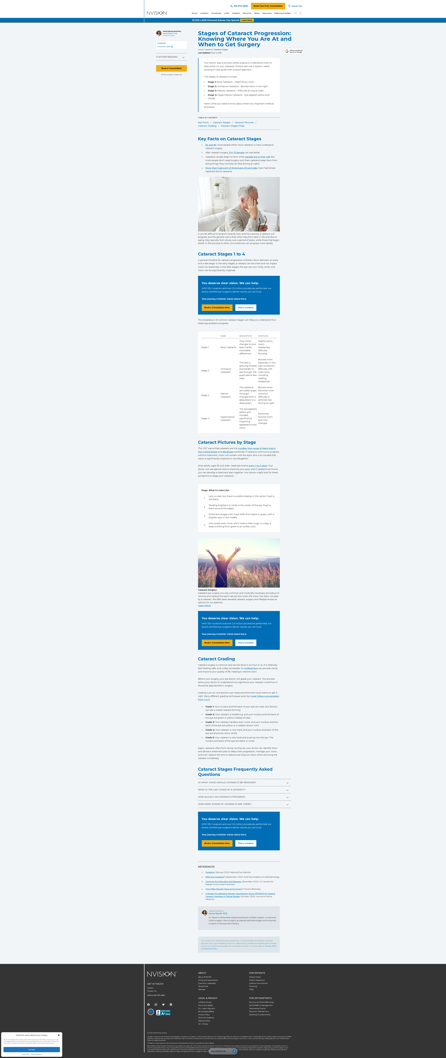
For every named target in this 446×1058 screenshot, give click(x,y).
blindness (228, 452)
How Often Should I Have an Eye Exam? (224, 889)
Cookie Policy (26, 1054)
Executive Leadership (207, 983)
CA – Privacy (203, 1024)
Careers (150, 988)
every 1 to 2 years (258, 465)
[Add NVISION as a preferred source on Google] (294, 51)
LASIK (226, 13)
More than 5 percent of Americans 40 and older (231, 168)
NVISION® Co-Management (261, 1005)
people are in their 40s (257, 157)
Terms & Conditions (206, 1018)
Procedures (216, 13)
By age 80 (210, 145)
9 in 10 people (236, 152)
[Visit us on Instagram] (156, 1004)
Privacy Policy (270, 946)
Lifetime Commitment (258, 983)
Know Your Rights (205, 1005)
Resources (267, 13)
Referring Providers (282, 13)
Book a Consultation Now (217, 307)
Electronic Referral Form (259, 1012)
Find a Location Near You (171, 75)
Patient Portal (255, 977)
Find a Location (246, 307)
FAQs (251, 989)
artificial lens (251, 668)
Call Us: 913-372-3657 (156, 995)
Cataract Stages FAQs (232, 126)
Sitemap (201, 989)
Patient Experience (257, 980)
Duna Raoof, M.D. (170, 33)
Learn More (247, 20)
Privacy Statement (36, 1054)
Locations (204, 13)
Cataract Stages (221, 122)
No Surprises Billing (206, 1012)
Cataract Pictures (244, 122)
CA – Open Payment (206, 1008)
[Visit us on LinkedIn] (171, 1005)
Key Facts (203, 122)
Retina (257, 13)
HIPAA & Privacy (205, 1002)
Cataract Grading (207, 126)
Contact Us (151, 991)
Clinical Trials (203, 986)
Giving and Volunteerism (208, 980)
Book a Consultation (171, 68)
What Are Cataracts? (215, 877)
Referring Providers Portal (259, 1015)
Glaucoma (247, 13)
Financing (253, 986)
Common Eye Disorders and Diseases (223, 882)
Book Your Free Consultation (268, 6)
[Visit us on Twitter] (163, 1005)
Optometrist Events (257, 1008)
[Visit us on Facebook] (148, 1004)
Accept (31, 1049)
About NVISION (204, 977)
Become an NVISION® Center (261, 1002)
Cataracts (236, 13)
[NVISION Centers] (162, 974)
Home (200, 50)
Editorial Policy (210, 949)
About (194, 13)
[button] (59, 1035)
